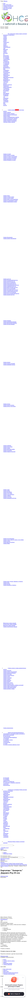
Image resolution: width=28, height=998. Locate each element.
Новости (5, 970)
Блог (4, 3)
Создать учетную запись (9, 960)
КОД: (2, 877)
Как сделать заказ (7, 4)
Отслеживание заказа (5, 857)
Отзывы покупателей (8, 5)
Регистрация (6, 858)
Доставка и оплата (7, 7)
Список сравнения (7, 964)
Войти (2, 858)
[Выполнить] (24, 857)
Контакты (5, 9)
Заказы (4, 852)
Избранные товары (7, 853)
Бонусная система (7, 8)
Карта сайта (6, 971)
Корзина (2, 862)
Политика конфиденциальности (10, 972)
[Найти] (13, 845)
